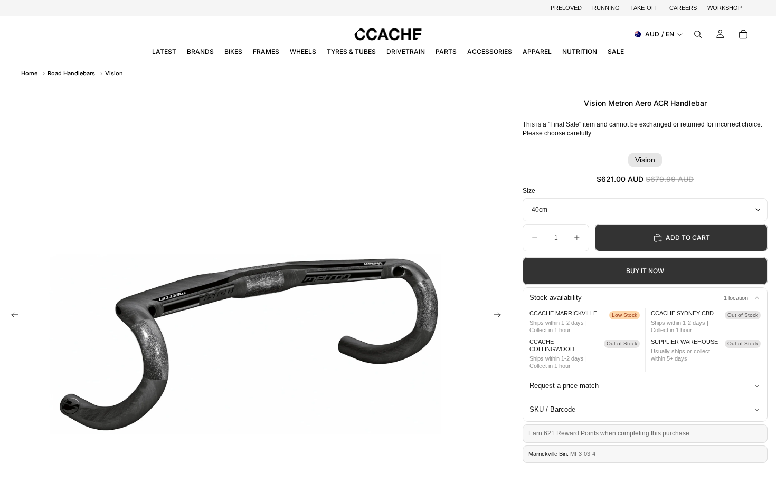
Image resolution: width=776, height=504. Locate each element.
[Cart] (743, 34)
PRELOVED (566, 8)
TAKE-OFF (644, 8)
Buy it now (645, 271)
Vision (114, 73)
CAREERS (683, 8)
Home (29, 73)
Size (529, 191)
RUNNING (606, 8)
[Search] (697, 34)
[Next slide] (500, 315)
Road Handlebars (71, 73)
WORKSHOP (724, 8)
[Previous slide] (11, 315)
